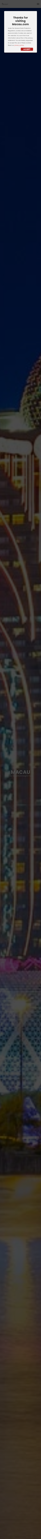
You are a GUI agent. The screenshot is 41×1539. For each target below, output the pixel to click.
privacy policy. (19, 45)
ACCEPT (26, 49)
